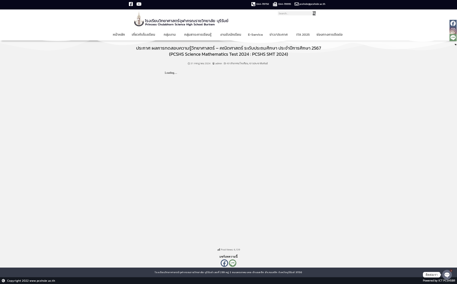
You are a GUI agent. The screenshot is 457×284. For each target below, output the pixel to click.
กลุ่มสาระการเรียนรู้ (198, 34)
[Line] (232, 263)
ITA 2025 (303, 34)
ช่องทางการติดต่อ (330, 34)
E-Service (255, 34)
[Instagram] (453, 30)
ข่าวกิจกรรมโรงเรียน (237, 63)
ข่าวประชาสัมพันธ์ (258, 63)
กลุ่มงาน (170, 34)
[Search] (314, 13)
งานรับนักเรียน (230, 34)
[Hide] (455, 44)
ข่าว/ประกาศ (279, 34)
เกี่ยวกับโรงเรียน (143, 34)
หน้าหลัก (119, 34)
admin (218, 63)
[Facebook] (224, 263)
